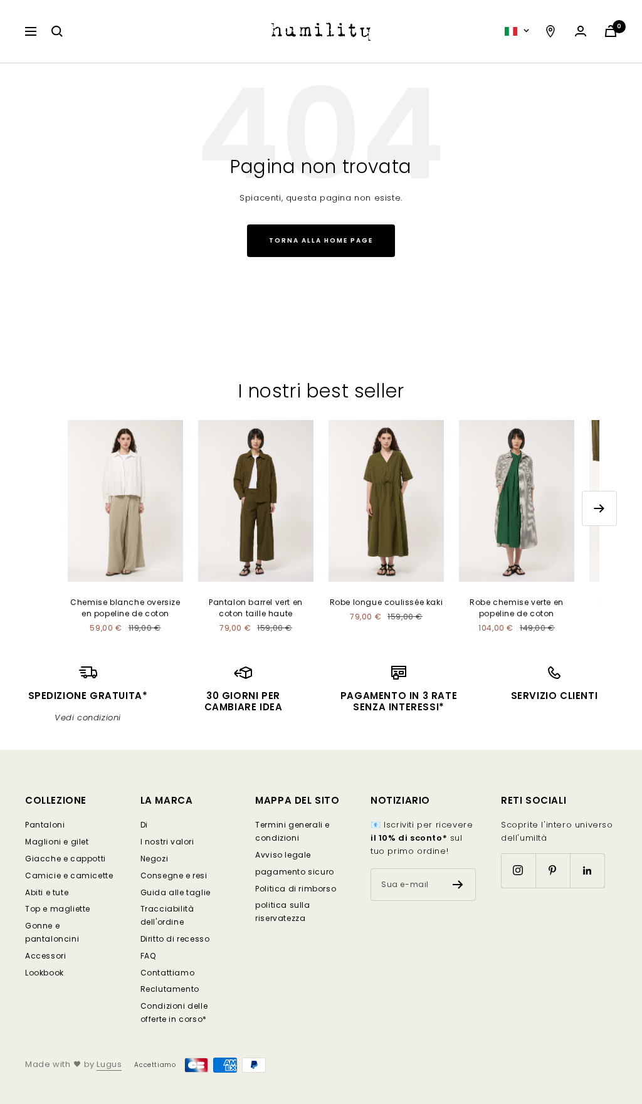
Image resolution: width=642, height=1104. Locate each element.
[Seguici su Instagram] (518, 870)
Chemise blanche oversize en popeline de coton (125, 608)
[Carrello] (610, 31)
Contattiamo (167, 972)
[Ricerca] (57, 31)
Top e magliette (57, 908)
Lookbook (44, 972)
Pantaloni (45, 824)
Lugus (109, 1064)
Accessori (45, 955)
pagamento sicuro (294, 871)
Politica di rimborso (295, 888)
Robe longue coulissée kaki (386, 602)
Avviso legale (283, 854)
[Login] (580, 31)
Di (144, 824)
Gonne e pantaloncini (52, 932)
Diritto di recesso (175, 938)
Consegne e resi (174, 875)
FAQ (148, 955)
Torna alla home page (321, 240)
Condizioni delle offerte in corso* (174, 1012)
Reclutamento (169, 989)
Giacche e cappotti (65, 858)
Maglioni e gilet (57, 841)
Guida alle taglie (175, 892)
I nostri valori (167, 841)
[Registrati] (458, 884)
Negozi (154, 858)
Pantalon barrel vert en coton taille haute (256, 608)
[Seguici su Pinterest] (552, 870)
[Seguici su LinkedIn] (587, 870)
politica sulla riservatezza (282, 911)
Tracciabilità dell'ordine (167, 915)
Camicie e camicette (69, 875)
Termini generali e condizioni (292, 831)
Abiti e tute (46, 892)
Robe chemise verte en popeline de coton (517, 608)
